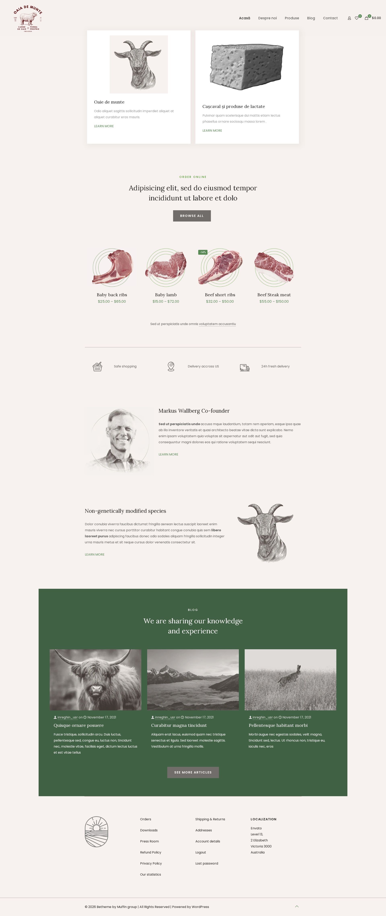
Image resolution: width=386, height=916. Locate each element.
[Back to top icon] (297, 906)
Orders (145, 819)
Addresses (203, 830)
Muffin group (127, 907)
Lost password (206, 863)
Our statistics (150, 874)
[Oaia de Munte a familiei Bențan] (28, 18)
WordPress (200, 907)
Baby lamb (166, 294)
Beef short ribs (220, 294)
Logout (200, 852)
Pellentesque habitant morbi (278, 725)
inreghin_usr (68, 717)
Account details (207, 841)
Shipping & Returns (210, 819)
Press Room (149, 841)
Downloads (149, 830)
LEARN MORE (104, 126)
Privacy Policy (151, 863)
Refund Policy (150, 852)
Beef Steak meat (274, 294)
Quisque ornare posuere (79, 725)
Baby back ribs (112, 294)
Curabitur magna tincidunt (179, 725)
